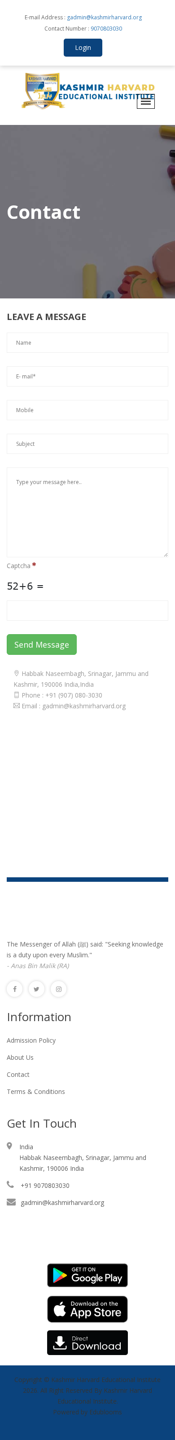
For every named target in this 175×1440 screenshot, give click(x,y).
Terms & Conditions (36, 1091)
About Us (20, 1057)
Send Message (41, 644)
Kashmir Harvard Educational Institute (106, 1379)
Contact (18, 1074)
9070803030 (105, 28)
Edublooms (105, 1412)
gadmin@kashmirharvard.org (104, 17)
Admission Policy (31, 1040)
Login (83, 47)
